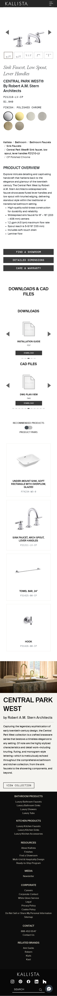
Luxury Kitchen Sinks (28, 830)
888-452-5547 (28, 931)
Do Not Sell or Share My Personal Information (28, 913)
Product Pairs (28, 432)
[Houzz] (44, 981)
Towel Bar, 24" (28, 591)
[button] (49, 989)
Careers (28, 890)
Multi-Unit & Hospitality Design (28, 860)
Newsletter (28, 876)
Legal (28, 902)
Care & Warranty (28, 268)
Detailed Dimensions (28, 260)
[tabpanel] (28, 545)
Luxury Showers (28, 809)
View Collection (18, 785)
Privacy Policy (28, 906)
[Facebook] (28, 981)
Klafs (28, 956)
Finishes (28, 852)
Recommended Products (28, 423)
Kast (28, 960)
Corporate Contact (28, 894)
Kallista (7, 142)
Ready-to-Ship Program (28, 863)
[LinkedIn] (36, 981)
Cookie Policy (28, 910)
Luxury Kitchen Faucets (28, 826)
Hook (28, 642)
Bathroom (20, 142)
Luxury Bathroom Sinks (28, 806)
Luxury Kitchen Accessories (28, 834)
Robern (28, 952)
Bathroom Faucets (40, 142)
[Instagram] (12, 981)
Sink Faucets (14, 146)
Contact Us (28, 935)
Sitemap (28, 917)
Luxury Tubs (28, 813)
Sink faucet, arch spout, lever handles (28, 539)
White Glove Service (28, 898)
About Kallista (28, 848)
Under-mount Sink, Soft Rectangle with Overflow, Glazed (28, 484)
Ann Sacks (28, 948)
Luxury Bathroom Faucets (28, 802)
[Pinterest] (20, 981)
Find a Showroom (28, 251)
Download (29, 353)
